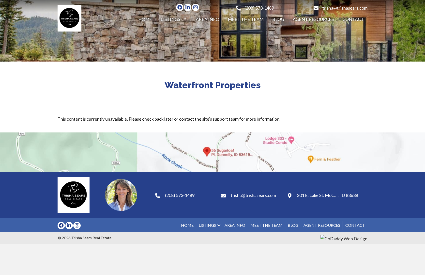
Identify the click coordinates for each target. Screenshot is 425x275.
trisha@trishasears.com (344, 8)
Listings (207, 225)
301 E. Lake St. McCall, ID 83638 (327, 195)
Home (187, 225)
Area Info (235, 225)
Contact (355, 225)
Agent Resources (322, 225)
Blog (293, 225)
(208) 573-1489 (259, 8)
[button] (179, 7)
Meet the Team (266, 225)
